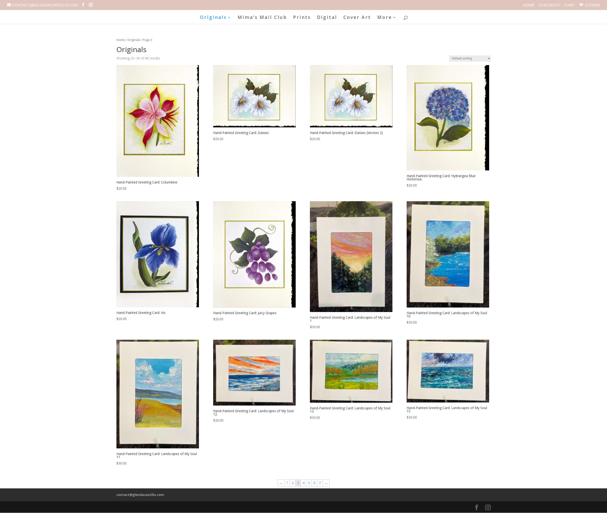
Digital (327, 18)
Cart (570, 5)
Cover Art (357, 18)
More (384, 18)
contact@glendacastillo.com (140, 494)
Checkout (549, 5)
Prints (302, 18)
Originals (213, 18)
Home (528, 5)
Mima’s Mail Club (262, 18)
